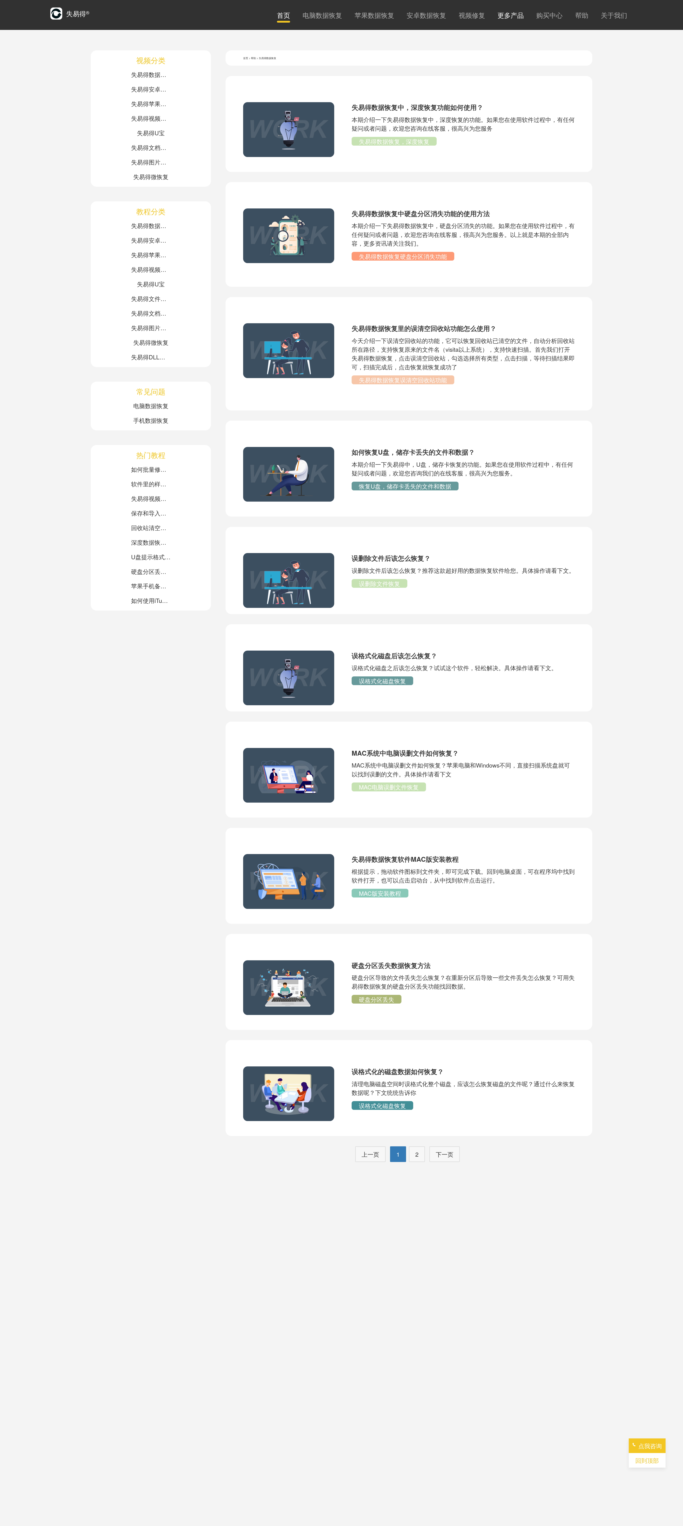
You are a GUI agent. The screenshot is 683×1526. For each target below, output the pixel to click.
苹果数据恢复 (374, 15)
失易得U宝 (151, 133)
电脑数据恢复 (322, 15)
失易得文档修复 (151, 147)
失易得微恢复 (150, 176)
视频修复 (472, 15)
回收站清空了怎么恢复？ (151, 527)
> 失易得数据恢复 (266, 58)
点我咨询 (650, 1445)
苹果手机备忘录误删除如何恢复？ (151, 586)
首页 (283, 15)
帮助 (581, 15)
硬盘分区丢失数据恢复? (151, 571)
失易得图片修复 (151, 162)
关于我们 (614, 15)
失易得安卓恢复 (151, 89)
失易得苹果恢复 (151, 103)
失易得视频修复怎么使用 (151, 498)
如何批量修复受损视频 (151, 469)
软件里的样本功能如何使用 (151, 484)
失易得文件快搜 (151, 298)
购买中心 (549, 15)
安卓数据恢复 (426, 15)
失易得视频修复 (151, 118)
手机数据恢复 (150, 420)
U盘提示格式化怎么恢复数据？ (151, 557)
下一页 (444, 1154)
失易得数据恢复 (151, 74)
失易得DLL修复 (151, 357)
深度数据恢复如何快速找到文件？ (151, 542)
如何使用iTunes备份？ (151, 600)
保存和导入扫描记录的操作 (151, 513)
